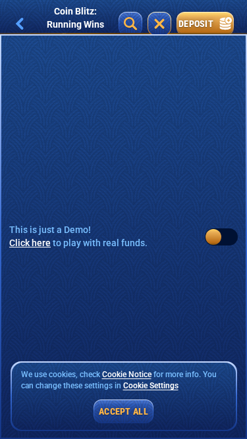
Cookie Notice (126, 374)
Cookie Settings (150, 386)
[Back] (20, 24)
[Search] (130, 24)
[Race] (159, 24)
